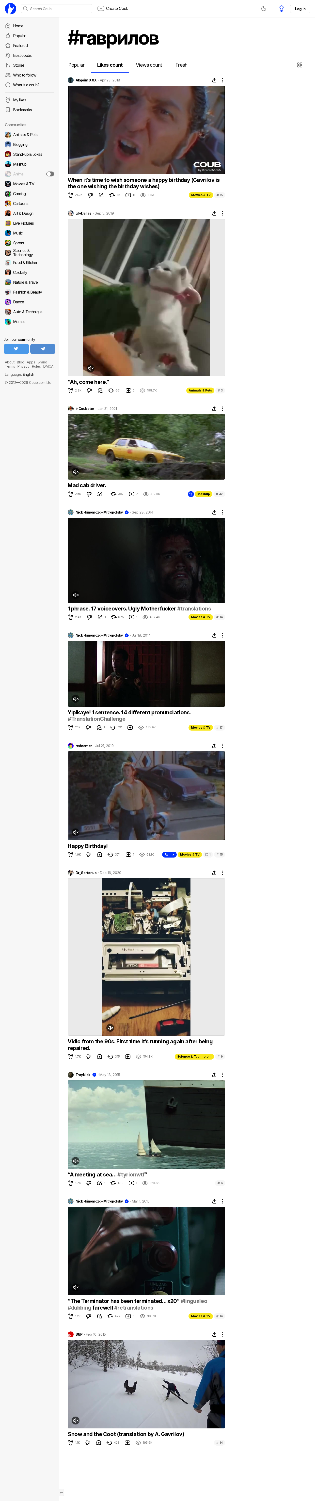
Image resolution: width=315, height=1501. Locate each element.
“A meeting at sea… (92, 1174)
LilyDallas (83, 213)
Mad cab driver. (87, 485)
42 (219, 494)
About (10, 362)
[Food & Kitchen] (29, 262)
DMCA (48, 366)
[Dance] (29, 302)
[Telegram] (43, 349)
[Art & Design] (29, 213)
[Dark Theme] (264, 9)
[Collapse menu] (61, 1492)
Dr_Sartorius (86, 873)
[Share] (214, 80)
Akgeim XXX (86, 80)
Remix (169, 854)
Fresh (181, 65)
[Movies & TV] (29, 184)
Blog (20, 362)
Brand (42, 362)
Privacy (23, 366)
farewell (102, 1307)
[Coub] (10, 8)
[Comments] (101, 195)
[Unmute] (90, 368)
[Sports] (29, 243)
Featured (20, 45)
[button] (300, 65)
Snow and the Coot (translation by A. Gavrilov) (126, 1434)
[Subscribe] (50, 174)
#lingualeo (194, 1301)
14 (219, 617)
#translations (194, 608)
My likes (19, 99)
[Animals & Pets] (29, 135)
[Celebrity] (29, 272)
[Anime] (29, 174)
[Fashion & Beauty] (29, 292)
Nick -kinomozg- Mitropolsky (99, 512)
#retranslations (133, 1307)
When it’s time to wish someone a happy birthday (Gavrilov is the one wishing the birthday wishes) (144, 183)
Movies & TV (201, 195)
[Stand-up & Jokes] (29, 154)
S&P (79, 1334)
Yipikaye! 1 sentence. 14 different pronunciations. (129, 712)
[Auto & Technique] (29, 312)
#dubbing (79, 1307)
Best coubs (22, 55)
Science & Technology (194, 1056)
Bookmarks (22, 109)
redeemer (84, 746)
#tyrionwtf (130, 1174)
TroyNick (83, 1075)
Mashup (203, 494)
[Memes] (29, 322)
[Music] (29, 233)
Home (18, 25)
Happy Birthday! (88, 846)
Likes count (110, 65)
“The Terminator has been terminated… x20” (124, 1301)
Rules (36, 366)
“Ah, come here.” (88, 382)
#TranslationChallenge (97, 719)
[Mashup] (29, 164)
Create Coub (117, 8)
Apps (31, 362)
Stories (19, 65)
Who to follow (24, 75)
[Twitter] (16, 349)
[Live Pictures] (29, 223)
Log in (300, 8)
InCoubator (85, 408)
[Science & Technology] (29, 253)
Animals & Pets (200, 390)
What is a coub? (26, 84)
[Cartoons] (29, 203)
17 (219, 727)
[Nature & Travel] (29, 282)
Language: (19, 374)
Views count (149, 65)
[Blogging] (29, 144)
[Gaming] (29, 194)
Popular (19, 35)
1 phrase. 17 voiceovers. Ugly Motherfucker (122, 608)
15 (220, 195)
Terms (10, 366)
